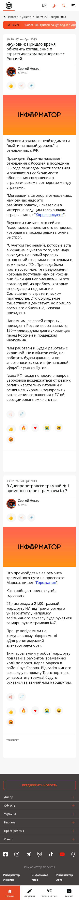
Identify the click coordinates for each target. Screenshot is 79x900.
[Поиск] (63, 5)
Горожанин (46, 582)
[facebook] (5, 854)
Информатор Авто (64, 877)
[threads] (73, 854)
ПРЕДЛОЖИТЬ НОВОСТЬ (39, 785)
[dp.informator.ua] (9, 5)
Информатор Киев (40, 877)
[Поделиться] (22, 86)
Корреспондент (49, 214)
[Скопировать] (31, 86)
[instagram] (16, 854)
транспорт (12, 740)
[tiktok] (50, 854)
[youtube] (62, 854)
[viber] (39, 854)
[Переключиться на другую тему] (53, 5)
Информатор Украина (11, 877)
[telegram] (28, 854)
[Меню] (73, 5)
